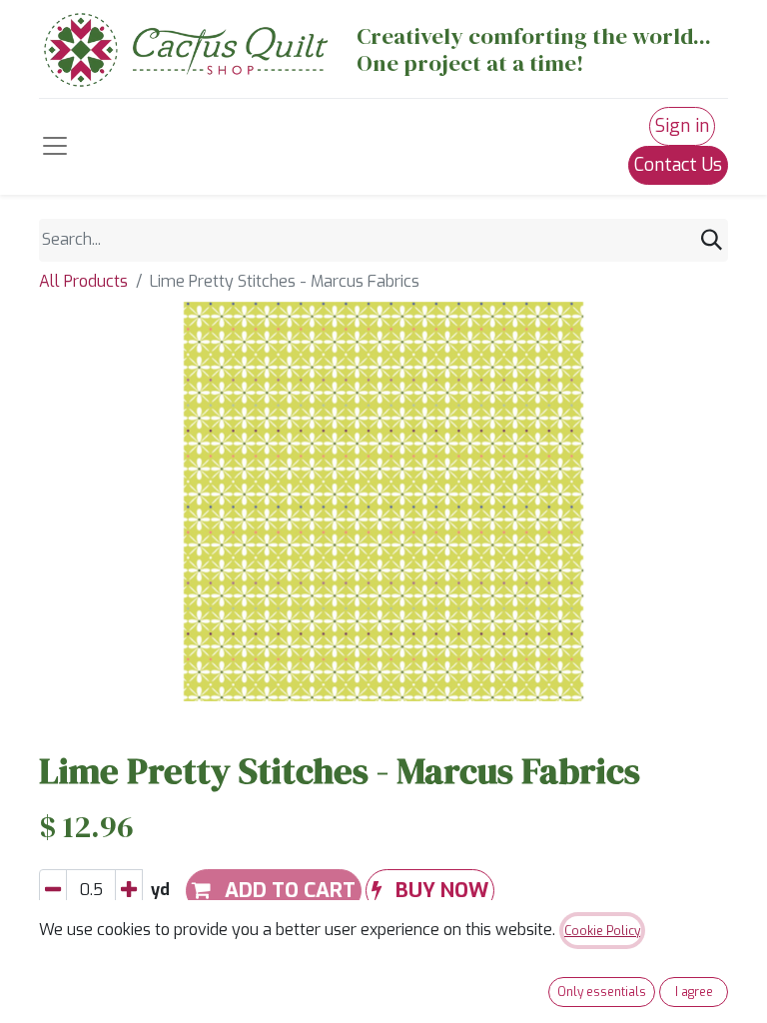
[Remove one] (53, 890)
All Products (83, 281)
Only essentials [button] (601, 992)
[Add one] (129, 890)
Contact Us (678, 165)
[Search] (711, 240)
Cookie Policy (602, 931)
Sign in (682, 126)
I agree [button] (694, 992)
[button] (430, 890)
